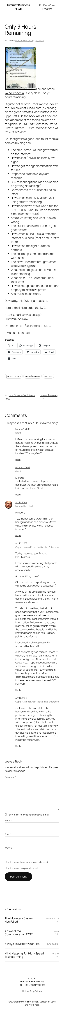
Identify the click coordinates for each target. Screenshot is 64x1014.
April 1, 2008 (21, 502)
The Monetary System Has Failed (19, 920)
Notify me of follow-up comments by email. (28, 862)
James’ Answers (48, 395)
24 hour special (14, 93)
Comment (10, 777)
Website (8, 847)
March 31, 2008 (22, 428)
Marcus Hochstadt (24, 40)
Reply (18, 459)
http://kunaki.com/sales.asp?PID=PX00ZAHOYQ (23, 317)
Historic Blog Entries (32, 991)
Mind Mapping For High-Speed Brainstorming (24, 955)
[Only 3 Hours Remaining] (20, 89)
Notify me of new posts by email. (23, 868)
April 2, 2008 (21, 543)
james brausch (13, 376)
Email (8, 834)
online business (32, 376)
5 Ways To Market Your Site (22, 943)
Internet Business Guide (18, 7)
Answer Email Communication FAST (19, 932)
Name (8, 820)
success (48, 376)
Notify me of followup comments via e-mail (28, 814)
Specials (40, 40)
